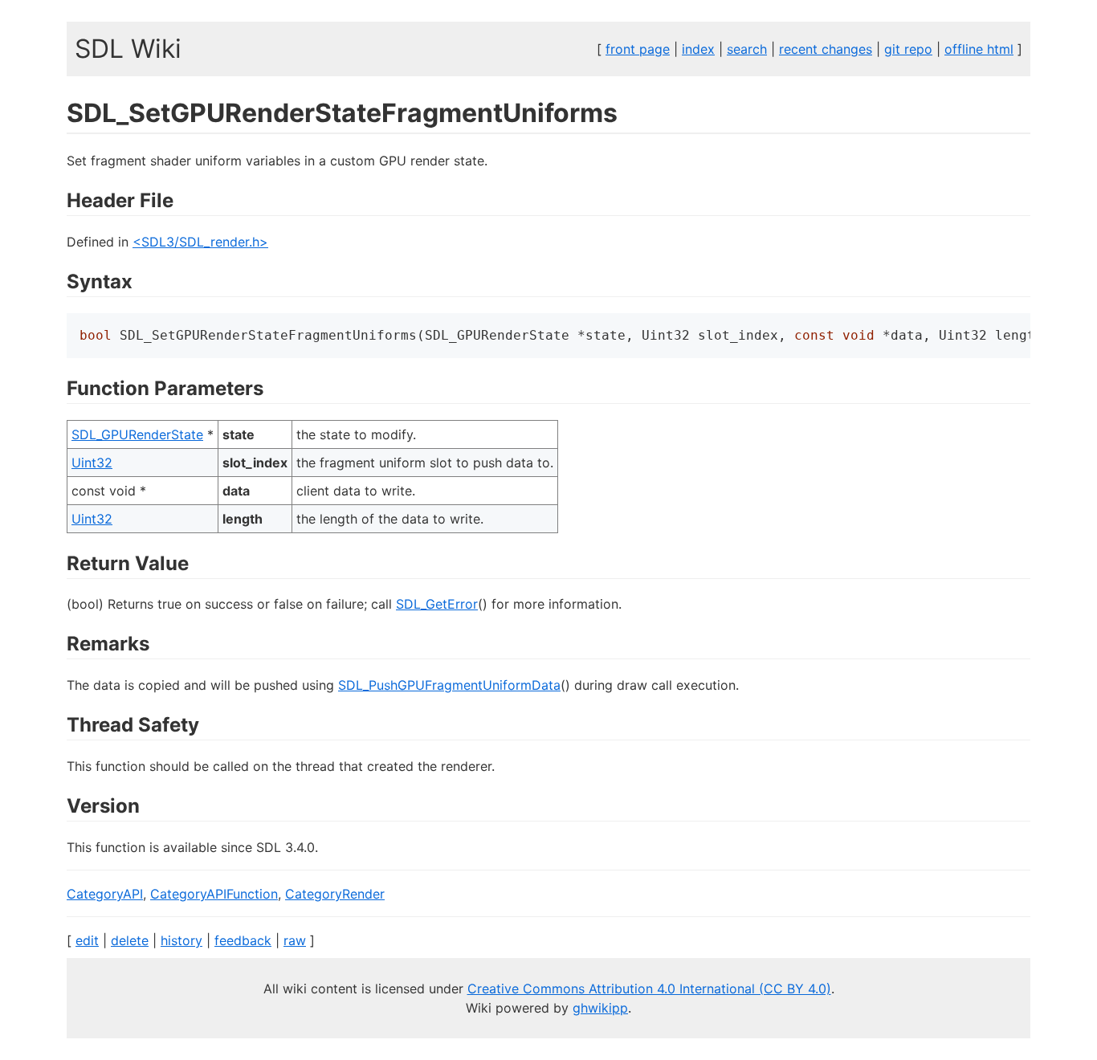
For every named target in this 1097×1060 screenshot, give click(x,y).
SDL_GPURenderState (137, 434)
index (698, 49)
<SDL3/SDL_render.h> (200, 242)
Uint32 (91, 463)
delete (130, 940)
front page (638, 49)
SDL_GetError (437, 604)
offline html (978, 49)
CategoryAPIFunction (214, 894)
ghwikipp (600, 1008)
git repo (908, 49)
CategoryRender (335, 894)
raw (294, 940)
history (181, 940)
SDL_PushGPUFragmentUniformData (449, 685)
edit (87, 940)
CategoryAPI (105, 894)
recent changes (825, 49)
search (747, 49)
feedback (242, 940)
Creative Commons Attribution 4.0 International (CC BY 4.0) (649, 988)
